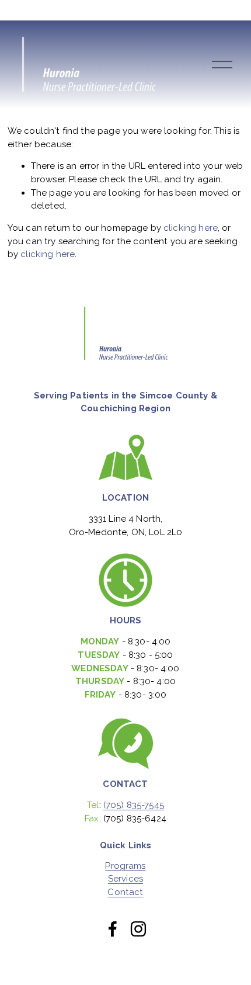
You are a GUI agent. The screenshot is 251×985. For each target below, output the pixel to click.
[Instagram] (138, 929)
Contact (125, 892)
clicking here (190, 228)
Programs (125, 866)
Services (125, 879)
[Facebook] (112, 929)
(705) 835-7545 (133, 805)
